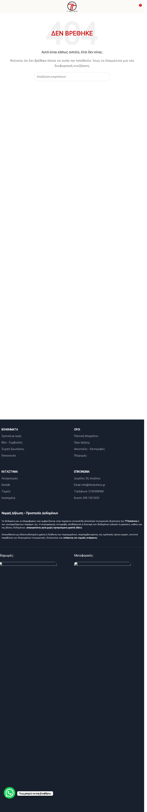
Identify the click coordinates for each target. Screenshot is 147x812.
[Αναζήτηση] (106, 76)
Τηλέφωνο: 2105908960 (89, 491)
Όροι (77, 429)
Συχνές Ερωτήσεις (13, 449)
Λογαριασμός (10, 478)
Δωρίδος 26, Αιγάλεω (87, 478)
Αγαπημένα (8, 497)
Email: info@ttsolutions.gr (89, 484)
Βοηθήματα (10, 429)
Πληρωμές (80, 455)
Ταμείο (6, 491)
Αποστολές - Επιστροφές (89, 449)
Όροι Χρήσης (82, 442)
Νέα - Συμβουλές (12, 442)
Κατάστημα (10, 471)
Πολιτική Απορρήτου (86, 436)
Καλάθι (6, 484)
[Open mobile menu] (4, 7)
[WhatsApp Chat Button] (9, 793)
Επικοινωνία (9, 455)
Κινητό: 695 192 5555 (86, 497)
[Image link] (102, 705)
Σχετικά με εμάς (12, 436)
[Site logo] (72, 6)
